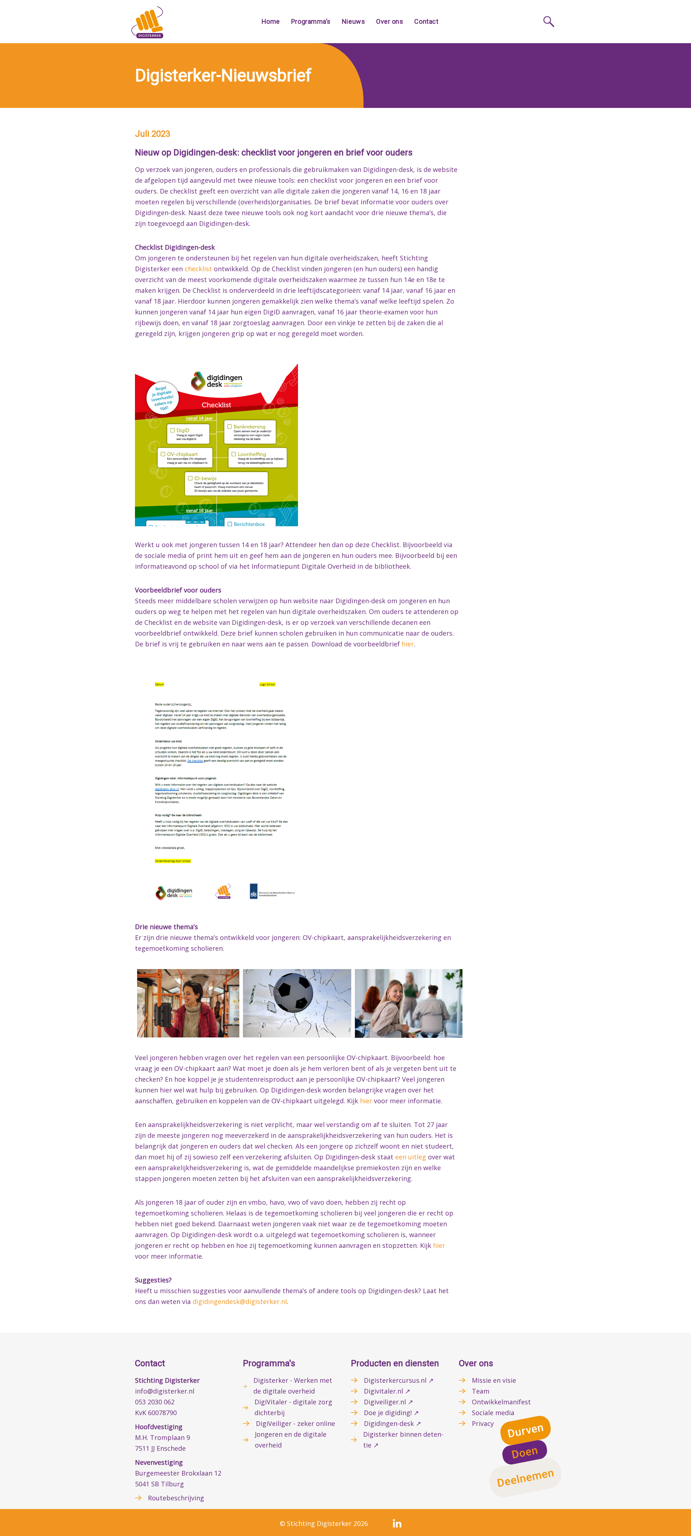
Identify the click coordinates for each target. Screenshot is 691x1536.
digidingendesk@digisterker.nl (240, 1301)
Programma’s (311, 21)
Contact (426, 21)
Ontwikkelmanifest (501, 1402)
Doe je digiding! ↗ (391, 1412)
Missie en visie (494, 1380)
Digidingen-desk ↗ (392, 1423)
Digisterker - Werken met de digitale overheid (292, 1385)
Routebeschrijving (176, 1498)
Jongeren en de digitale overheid (290, 1439)
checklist (198, 268)
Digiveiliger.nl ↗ (388, 1402)
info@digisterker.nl (164, 1391)
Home (271, 21)
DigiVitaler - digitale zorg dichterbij (293, 1407)
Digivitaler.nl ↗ (387, 1391)
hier (408, 644)
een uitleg (410, 1157)
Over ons (389, 21)
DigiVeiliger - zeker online (295, 1423)
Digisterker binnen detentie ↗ (403, 1439)
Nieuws (353, 21)
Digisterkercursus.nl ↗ (399, 1380)
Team (480, 1391)
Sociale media (493, 1412)
